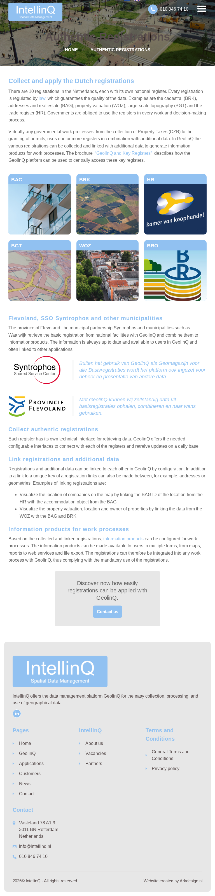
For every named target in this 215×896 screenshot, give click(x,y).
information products (123, 538)
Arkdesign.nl (191, 880)
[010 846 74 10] (153, 9)
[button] (202, 8)
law (42, 98)
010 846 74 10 (174, 9)
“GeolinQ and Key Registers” (123, 153)
